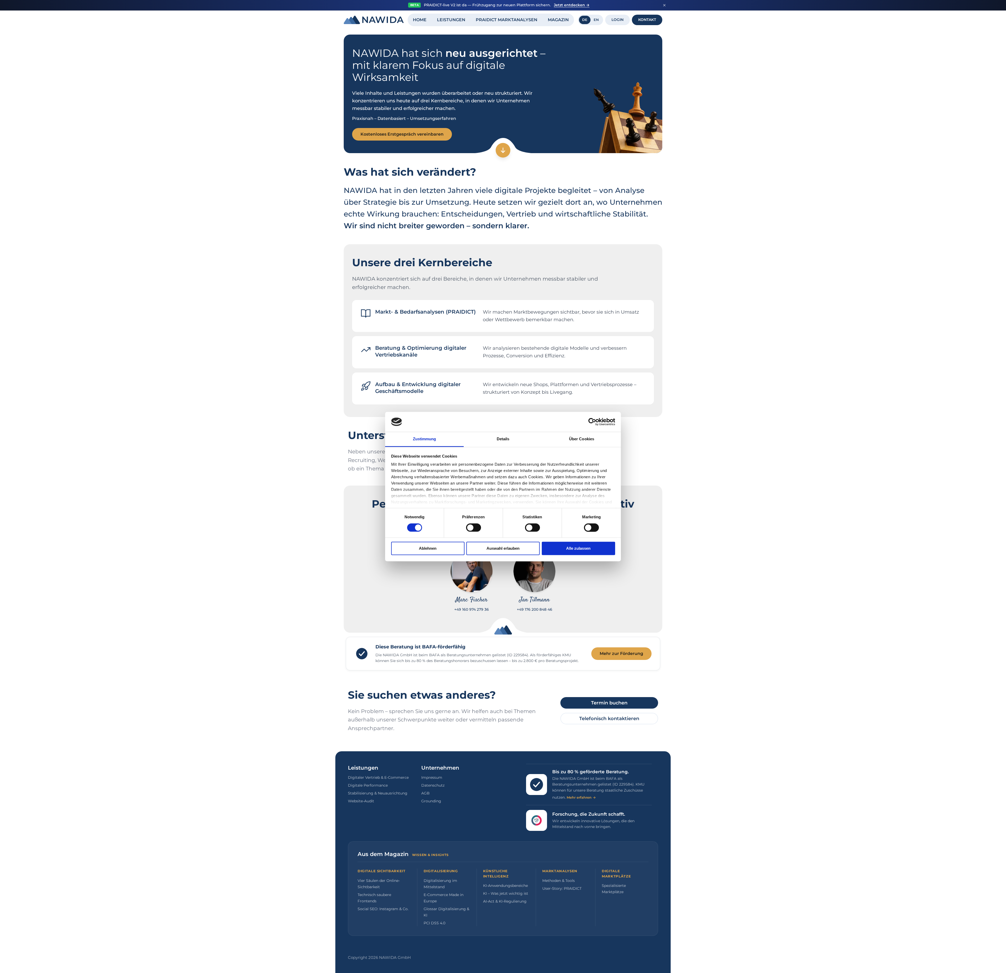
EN (596, 20)
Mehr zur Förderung (621, 653)
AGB (425, 793)
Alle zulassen (578, 548)
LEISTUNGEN (451, 19)
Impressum (431, 777)
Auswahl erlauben (503, 548)
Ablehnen (427, 548)
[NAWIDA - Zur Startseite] (374, 20)
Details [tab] (503, 439)
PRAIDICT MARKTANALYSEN (506, 19)
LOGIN (617, 19)
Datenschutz (433, 785)
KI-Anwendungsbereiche (505, 885)
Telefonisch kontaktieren (609, 718)
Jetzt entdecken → (571, 5)
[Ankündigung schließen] (664, 5)
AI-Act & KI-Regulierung (505, 901)
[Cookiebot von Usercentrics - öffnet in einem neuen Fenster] (592, 422)
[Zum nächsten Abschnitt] (503, 150)
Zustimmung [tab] (424, 439)
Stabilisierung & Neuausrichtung (377, 793)
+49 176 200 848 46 (534, 609)
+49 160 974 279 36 (471, 609)
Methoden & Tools (558, 880)
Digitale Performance (368, 785)
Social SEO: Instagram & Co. (383, 909)
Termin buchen (609, 703)
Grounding (431, 801)
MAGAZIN (558, 19)
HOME (420, 19)
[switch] (473, 527)
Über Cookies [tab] (581, 439)
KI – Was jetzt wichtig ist (505, 893)
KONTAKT (647, 19)
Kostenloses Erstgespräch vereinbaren (402, 134)
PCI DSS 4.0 (434, 923)
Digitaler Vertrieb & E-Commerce (378, 777)
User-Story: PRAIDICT (562, 888)
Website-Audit (361, 801)
